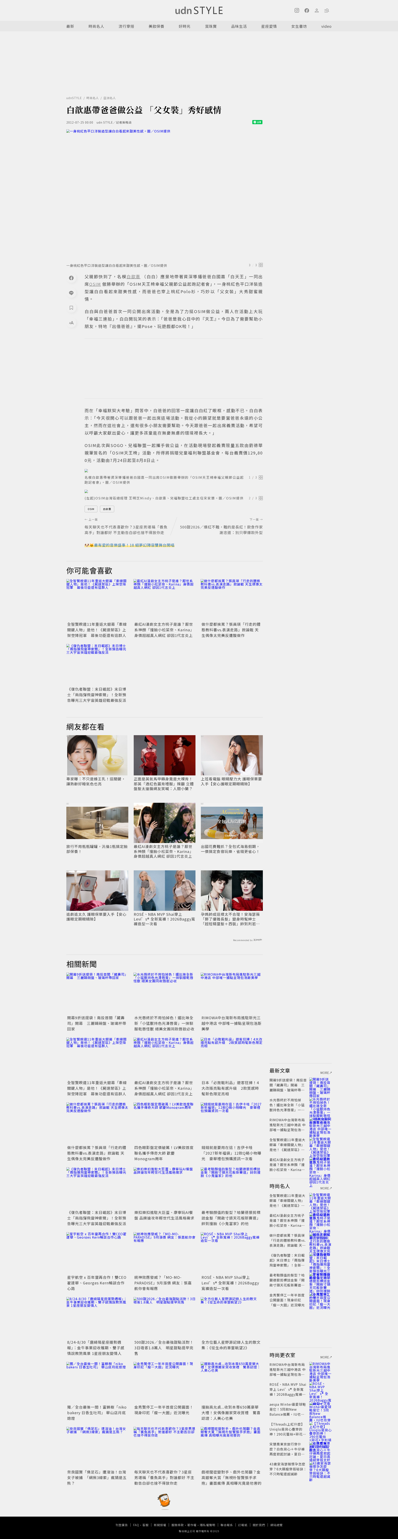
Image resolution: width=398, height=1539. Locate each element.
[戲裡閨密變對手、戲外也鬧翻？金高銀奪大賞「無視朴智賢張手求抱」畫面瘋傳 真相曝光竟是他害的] (232, 1447)
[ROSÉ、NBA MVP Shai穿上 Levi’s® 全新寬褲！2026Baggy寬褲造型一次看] (232, 1253)
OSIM (91, 509)
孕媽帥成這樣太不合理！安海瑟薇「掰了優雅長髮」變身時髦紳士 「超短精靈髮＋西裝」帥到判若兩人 (230, 919)
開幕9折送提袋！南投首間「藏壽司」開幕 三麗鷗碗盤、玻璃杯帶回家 (96, 1023)
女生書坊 (299, 26)
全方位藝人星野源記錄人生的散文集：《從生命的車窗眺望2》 (231, 1344)
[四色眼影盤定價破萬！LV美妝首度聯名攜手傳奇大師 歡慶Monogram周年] (164, 1123)
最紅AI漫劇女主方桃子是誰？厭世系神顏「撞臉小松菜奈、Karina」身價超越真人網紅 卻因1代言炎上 (164, 629)
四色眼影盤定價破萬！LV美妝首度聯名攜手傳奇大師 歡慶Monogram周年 (164, 1153)
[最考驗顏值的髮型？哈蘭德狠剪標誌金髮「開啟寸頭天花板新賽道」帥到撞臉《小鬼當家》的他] (232, 1188)
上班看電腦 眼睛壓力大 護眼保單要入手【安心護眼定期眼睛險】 (231, 781)
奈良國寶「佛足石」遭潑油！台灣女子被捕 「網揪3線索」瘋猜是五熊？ (97, 1477)
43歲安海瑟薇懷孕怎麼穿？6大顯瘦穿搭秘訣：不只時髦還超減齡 (288, 1468)
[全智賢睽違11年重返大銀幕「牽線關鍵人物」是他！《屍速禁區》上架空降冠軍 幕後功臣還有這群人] (97, 600)
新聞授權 (160, 1525)
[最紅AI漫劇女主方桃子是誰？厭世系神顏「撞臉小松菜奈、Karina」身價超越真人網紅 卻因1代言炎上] (164, 600)
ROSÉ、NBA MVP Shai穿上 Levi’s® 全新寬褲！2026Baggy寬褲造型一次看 (164, 919)
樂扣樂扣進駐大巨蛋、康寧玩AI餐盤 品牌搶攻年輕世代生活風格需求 (164, 1215)
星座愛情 (269, 26)
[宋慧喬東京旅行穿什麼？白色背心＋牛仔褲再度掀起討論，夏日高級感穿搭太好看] (320, 1449)
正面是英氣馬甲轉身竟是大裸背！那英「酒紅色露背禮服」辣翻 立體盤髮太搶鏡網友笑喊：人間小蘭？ (164, 783)
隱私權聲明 (207, 1524)
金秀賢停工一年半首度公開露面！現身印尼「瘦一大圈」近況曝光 (163, 1409)
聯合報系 (227, 1525)
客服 (145, 1524)
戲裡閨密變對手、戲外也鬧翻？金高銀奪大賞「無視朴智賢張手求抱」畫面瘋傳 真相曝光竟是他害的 (231, 1477)
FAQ (136, 1524)
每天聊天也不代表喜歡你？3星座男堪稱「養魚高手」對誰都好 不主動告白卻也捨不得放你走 (164, 1477)
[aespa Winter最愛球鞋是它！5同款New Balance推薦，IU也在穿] (320, 1409)
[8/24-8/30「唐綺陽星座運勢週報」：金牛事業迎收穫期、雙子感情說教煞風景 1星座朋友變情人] (97, 1318)
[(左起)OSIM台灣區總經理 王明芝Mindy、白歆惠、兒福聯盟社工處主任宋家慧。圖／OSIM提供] (174, 491)
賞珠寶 (211, 26)
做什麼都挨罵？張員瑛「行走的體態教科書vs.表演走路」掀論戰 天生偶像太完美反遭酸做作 (231, 629)
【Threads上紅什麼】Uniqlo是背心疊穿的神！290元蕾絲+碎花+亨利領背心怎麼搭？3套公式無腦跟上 (287, 1434)
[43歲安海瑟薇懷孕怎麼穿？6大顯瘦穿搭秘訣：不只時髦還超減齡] (320, 1468)
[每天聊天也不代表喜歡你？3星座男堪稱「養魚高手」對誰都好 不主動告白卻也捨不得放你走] (164, 1447)
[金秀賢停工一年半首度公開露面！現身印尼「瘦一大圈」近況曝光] (164, 1382)
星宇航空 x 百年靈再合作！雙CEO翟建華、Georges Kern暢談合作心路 (96, 1282)
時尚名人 (96, 26)
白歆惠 (107, 509)
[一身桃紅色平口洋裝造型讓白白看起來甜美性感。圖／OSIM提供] (164, 194)
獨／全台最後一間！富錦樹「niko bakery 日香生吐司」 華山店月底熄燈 (97, 1412)
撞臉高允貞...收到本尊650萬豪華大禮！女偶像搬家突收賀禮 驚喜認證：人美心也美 (231, 1412)
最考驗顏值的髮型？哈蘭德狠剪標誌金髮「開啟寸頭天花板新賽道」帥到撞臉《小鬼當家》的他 (231, 1218)
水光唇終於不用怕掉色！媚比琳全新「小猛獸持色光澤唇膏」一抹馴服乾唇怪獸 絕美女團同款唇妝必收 (164, 1023)
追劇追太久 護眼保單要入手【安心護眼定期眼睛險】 (96, 917)
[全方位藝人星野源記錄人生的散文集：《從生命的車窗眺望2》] (232, 1318)
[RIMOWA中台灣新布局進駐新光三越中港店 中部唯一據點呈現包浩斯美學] (232, 993)
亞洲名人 (109, 97)
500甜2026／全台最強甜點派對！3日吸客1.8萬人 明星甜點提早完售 (164, 1347)
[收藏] (71, 308)
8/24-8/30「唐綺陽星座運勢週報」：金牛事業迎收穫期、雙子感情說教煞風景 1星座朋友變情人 (95, 1347)
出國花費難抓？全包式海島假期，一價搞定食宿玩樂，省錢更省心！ (230, 849)
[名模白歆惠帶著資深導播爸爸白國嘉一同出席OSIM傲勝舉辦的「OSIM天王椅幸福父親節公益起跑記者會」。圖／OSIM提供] (174, 470)
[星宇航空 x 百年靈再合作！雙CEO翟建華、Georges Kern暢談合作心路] (97, 1253)
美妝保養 (156, 26)
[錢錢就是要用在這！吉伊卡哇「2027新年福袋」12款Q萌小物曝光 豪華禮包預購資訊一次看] (232, 1123)
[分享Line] (71, 293)
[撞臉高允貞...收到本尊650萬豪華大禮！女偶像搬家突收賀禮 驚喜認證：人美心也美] (232, 1382)
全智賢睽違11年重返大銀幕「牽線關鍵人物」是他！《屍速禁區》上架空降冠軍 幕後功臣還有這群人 (97, 629)
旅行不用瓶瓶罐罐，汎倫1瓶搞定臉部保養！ (97, 849)
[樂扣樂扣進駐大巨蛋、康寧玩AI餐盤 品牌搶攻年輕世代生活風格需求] (164, 1188)
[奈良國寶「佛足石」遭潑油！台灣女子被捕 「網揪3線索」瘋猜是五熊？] (97, 1447)
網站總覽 (276, 1525)
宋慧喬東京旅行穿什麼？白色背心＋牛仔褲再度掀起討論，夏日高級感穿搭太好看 (287, 1451)
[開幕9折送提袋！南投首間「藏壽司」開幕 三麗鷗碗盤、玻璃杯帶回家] (97, 993)
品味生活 (239, 26)
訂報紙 (243, 1525)
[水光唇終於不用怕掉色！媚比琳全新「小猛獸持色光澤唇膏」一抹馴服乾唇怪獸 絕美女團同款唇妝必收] (164, 993)
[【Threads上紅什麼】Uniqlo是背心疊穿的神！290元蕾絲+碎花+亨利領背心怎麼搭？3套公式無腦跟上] (320, 1429)
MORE (324, 1072)
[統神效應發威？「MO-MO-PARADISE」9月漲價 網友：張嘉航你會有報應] (164, 1253)
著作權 (192, 1524)
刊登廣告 (121, 1525)
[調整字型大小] (71, 323)
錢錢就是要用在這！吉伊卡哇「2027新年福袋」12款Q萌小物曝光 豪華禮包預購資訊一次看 (231, 1153)
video (326, 26)
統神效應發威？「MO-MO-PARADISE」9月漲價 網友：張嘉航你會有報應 (163, 1282)
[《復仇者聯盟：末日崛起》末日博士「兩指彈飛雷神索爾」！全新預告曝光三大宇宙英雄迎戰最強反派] (97, 664)
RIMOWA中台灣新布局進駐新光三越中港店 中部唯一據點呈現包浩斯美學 (231, 1023)
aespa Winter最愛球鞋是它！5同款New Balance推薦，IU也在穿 (287, 1412)
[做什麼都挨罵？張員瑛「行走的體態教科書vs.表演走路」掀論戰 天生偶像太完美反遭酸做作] (232, 600)
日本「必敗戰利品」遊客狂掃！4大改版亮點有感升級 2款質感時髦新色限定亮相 (230, 1088)
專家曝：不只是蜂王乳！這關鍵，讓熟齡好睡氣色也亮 (95, 781)
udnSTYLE (74, 97)
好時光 (185, 26)
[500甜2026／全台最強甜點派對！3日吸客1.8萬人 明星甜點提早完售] (164, 1318)
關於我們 (259, 1525)
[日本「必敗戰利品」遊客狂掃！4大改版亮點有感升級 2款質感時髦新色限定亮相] (232, 1058)
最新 (70, 26)
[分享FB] (71, 278)
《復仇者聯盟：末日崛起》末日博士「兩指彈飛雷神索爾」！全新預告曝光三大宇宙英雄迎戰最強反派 (96, 694)
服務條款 (177, 1524)
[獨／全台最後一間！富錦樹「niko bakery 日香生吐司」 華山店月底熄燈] (97, 1382)
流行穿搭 (126, 26)
